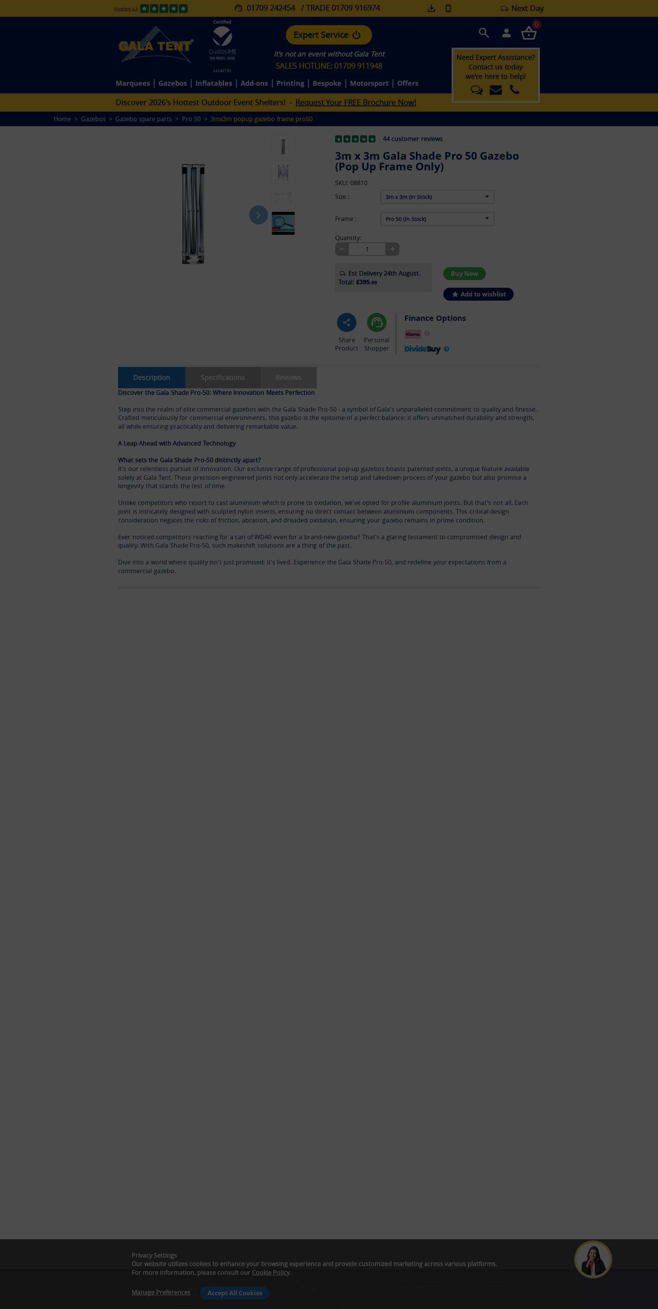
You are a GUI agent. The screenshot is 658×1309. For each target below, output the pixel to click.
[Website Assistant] (595, 1229)
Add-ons (254, 83)
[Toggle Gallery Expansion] (321, 130)
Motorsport (369, 83)
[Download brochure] (432, 8)
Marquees (133, 83)
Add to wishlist (482, 294)
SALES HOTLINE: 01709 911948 (329, 66)
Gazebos (172, 83)
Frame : (345, 219)
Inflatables (213, 83)
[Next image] (258, 214)
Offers (407, 83)
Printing (290, 83)
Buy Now (464, 273)
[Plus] (392, 249)
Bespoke (327, 83)
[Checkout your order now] (528, 32)
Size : (342, 197)
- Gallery (414, 1302)
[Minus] (341, 249)
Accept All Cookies (235, 1293)
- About (488, 1302)
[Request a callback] (448, 8)
